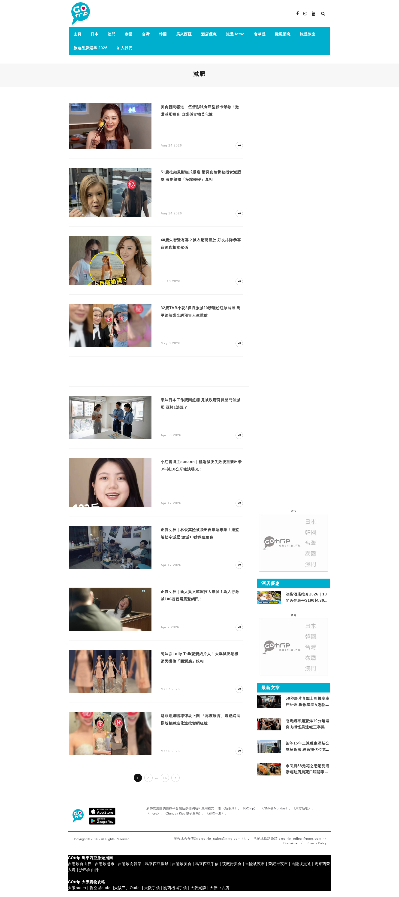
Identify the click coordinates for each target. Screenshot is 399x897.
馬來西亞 (184, 34)
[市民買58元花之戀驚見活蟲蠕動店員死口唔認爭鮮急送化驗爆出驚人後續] (269, 769)
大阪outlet (77, 888)
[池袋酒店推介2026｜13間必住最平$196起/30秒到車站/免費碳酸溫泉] (269, 597)
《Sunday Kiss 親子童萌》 (183, 813)
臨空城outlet (101, 888)
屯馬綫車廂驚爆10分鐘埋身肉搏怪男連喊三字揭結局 (307, 727)
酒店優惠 (209, 34)
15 (165, 778)
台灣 (146, 34)
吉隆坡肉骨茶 (130, 864)
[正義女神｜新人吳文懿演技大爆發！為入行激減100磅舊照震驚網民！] (110, 609)
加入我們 (125, 48)
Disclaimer (291, 843)
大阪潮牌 (198, 888)
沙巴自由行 (89, 870)
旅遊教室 (308, 34)
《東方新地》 (301, 808)
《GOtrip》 (249, 808)
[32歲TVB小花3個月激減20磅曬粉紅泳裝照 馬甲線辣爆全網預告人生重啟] (110, 325)
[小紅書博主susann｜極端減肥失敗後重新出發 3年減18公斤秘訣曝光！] (110, 487)
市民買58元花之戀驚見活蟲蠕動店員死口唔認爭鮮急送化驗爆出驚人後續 (307, 772)
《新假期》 (230, 808)
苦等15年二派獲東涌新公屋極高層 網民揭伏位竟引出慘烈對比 (308, 749)
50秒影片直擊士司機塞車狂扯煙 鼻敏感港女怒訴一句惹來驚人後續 (308, 704)
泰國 (129, 34)
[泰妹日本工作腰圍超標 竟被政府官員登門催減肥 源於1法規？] (110, 417)
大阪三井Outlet (127, 888)
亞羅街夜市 (278, 864)
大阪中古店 (219, 888)
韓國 (163, 34)
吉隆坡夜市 (255, 864)
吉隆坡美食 (182, 864)
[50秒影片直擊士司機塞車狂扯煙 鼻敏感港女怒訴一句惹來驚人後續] (269, 702)
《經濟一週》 (215, 813)
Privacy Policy (316, 843)
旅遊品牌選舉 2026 (91, 48)
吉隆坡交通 (301, 864)
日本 (95, 34)
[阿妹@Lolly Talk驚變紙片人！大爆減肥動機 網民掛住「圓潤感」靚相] (110, 671)
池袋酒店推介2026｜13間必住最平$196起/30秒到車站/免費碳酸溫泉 (307, 600)
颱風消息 (283, 34)
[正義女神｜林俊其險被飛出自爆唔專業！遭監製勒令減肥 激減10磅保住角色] (110, 547)
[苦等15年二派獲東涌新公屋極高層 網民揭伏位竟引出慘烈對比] (269, 747)
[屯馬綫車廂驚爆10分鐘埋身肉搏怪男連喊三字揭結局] (269, 724)
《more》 (153, 813)
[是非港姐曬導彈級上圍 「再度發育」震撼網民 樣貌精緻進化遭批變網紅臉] (110, 733)
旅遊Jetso (235, 34)
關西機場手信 (175, 888)
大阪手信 (152, 888)
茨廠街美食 (232, 864)
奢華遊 (260, 34)
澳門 (112, 34)
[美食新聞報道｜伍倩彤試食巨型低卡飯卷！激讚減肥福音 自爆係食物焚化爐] (110, 126)
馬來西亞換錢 (157, 864)
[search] (323, 13)
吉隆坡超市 (105, 864)
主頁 (78, 34)
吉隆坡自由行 (79, 864)
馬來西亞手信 (207, 864)
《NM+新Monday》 (274, 808)
